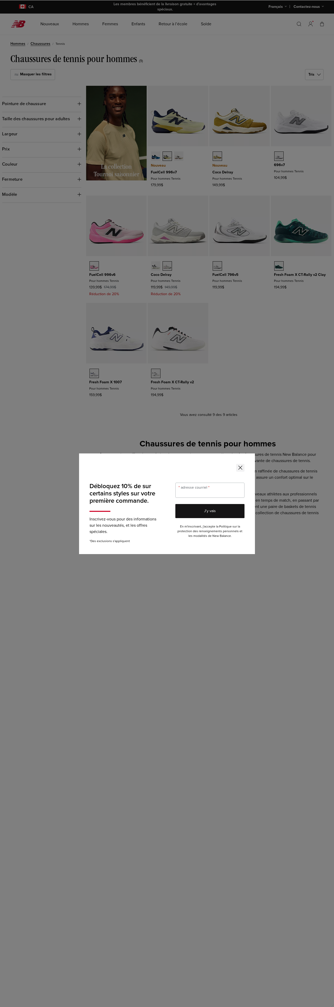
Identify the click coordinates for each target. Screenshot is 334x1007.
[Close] (240, 468)
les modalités (197, 536)
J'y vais (210, 511)
